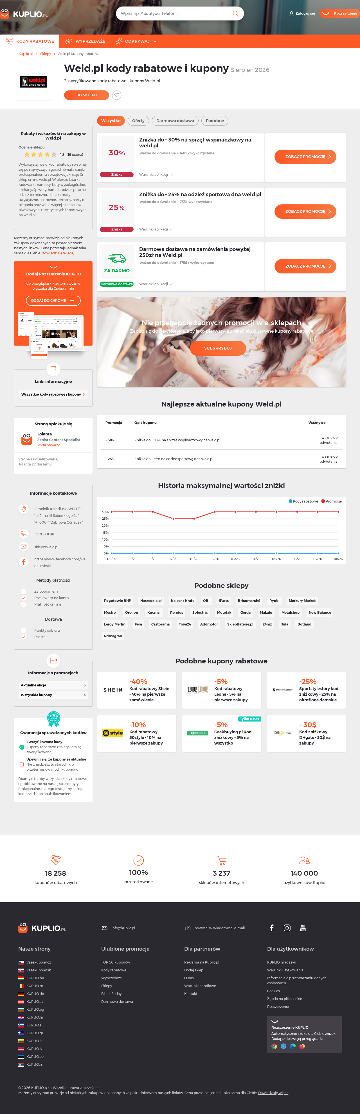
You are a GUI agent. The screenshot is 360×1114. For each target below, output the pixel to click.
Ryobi (274, 601)
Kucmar (154, 612)
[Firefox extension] (302, 1046)
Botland (304, 624)
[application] (221, 530)
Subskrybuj (218, 348)
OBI (206, 601)
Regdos (176, 612)
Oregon (131, 612)
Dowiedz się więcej (58, 253)
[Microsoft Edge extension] (293, 1046)
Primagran (113, 636)
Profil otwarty (48, 445)
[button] (303, 501)
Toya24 (185, 624)
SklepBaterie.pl (240, 624)
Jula (284, 624)
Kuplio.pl (26, 54)
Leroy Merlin (114, 624)
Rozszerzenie (278, 1007)
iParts (224, 601)
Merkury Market (302, 601)
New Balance (320, 612)
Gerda (245, 612)
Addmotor (209, 624)
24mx (267, 624)
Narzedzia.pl (151, 601)
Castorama (160, 624)
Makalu (266, 612)
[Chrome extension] (274, 1046)
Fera (138, 624)
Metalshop (291, 612)
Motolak (224, 612)
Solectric (200, 612)
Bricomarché (249, 601)
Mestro (110, 612)
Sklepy (45, 54)
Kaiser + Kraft (182, 601)
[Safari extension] (284, 1046)
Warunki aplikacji (154, 174)
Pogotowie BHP (117, 601)
